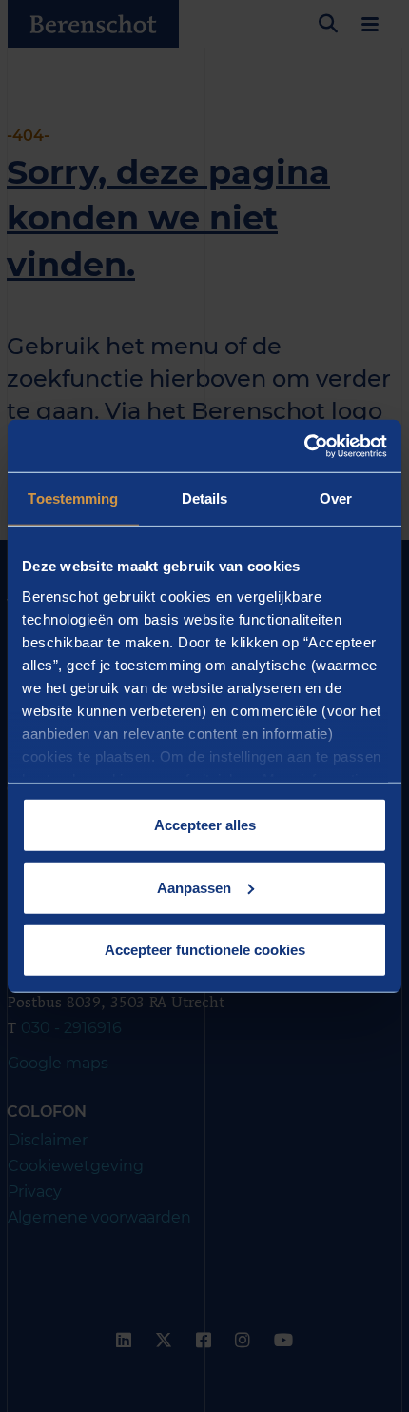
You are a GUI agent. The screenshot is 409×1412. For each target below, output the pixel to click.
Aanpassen (194, 887)
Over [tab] (336, 498)
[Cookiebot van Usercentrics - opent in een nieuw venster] (304, 445)
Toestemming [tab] (73, 498)
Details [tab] (205, 498)
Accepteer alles (205, 825)
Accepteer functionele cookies (205, 950)
